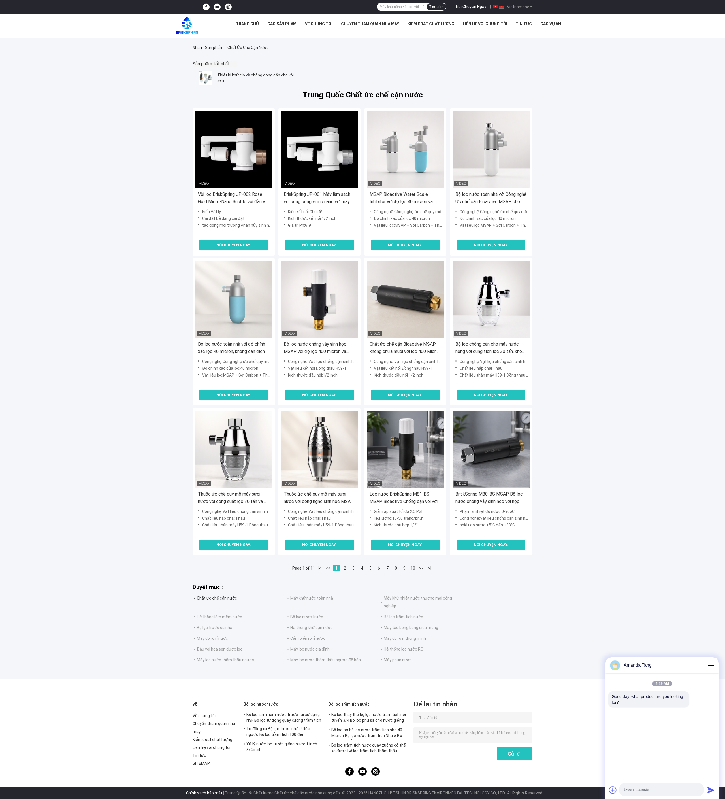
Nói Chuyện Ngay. (471, 6)
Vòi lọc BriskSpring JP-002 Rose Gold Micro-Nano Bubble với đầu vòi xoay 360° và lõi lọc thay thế (233, 198)
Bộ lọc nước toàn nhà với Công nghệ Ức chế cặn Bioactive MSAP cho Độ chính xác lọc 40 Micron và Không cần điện (491, 198)
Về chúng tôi (318, 24)
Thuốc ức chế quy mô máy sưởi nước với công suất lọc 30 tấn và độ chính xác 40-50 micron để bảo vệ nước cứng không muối (233, 498)
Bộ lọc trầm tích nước (403, 617)
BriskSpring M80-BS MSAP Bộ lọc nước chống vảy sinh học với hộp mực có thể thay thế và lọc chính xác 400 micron (489, 498)
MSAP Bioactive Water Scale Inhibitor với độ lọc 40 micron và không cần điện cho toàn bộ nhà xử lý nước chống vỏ (404, 198)
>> (421, 568)
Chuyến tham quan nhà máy (370, 24)
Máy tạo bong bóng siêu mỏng (411, 627)
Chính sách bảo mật (204, 793)
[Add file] (613, 790)
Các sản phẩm (282, 24)
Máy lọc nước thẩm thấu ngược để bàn (325, 660)
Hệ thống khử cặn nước (311, 627)
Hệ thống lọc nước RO (403, 649)
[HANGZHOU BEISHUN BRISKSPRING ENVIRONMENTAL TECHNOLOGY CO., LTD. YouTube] (217, 6)
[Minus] (710, 665)
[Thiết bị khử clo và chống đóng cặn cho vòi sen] (205, 78)
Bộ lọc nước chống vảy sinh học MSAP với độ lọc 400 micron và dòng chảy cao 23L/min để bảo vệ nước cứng (317, 348)
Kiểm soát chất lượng (431, 24)
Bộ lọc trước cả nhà (214, 627)
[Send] (710, 790)
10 (413, 568)
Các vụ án (550, 24)
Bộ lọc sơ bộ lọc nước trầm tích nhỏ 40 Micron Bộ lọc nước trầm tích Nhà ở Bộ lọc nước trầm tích (366, 734)
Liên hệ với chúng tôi (485, 24)
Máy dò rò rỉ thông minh (405, 638)
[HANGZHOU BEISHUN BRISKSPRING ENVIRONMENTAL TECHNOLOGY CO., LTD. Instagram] (228, 6)
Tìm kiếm (436, 7)
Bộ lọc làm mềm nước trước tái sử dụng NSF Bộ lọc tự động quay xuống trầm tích (283, 717)
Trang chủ (247, 24)
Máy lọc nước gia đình (310, 649)
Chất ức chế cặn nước (217, 598)
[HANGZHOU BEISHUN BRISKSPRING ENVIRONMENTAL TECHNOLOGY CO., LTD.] (187, 25)
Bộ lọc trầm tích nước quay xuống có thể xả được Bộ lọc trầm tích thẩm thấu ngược (368, 749)
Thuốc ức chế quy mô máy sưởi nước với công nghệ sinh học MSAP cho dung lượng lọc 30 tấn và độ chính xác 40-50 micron (319, 498)
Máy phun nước (398, 660)
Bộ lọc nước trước (306, 617)
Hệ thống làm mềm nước (219, 617)
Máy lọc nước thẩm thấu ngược (225, 660)
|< (319, 568)
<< (328, 568)
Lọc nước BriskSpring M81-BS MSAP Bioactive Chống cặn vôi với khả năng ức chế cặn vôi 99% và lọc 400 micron (405, 498)
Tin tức (524, 24)
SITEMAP (201, 763)
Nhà (196, 47)
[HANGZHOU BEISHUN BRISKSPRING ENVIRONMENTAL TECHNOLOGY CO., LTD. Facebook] (206, 6)
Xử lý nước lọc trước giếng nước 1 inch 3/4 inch (281, 747)
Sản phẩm (214, 47)
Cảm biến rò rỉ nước (307, 638)
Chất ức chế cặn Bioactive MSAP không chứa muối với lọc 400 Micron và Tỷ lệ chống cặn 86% (405, 348)
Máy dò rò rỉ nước (212, 638)
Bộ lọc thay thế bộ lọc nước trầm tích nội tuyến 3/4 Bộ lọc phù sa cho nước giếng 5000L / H (368, 718)
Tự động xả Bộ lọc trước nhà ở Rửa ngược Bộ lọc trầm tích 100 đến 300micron (278, 732)
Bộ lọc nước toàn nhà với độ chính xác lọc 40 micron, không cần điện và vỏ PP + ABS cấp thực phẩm (231, 348)
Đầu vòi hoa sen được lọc (219, 649)
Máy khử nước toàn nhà (311, 598)
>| (429, 568)
